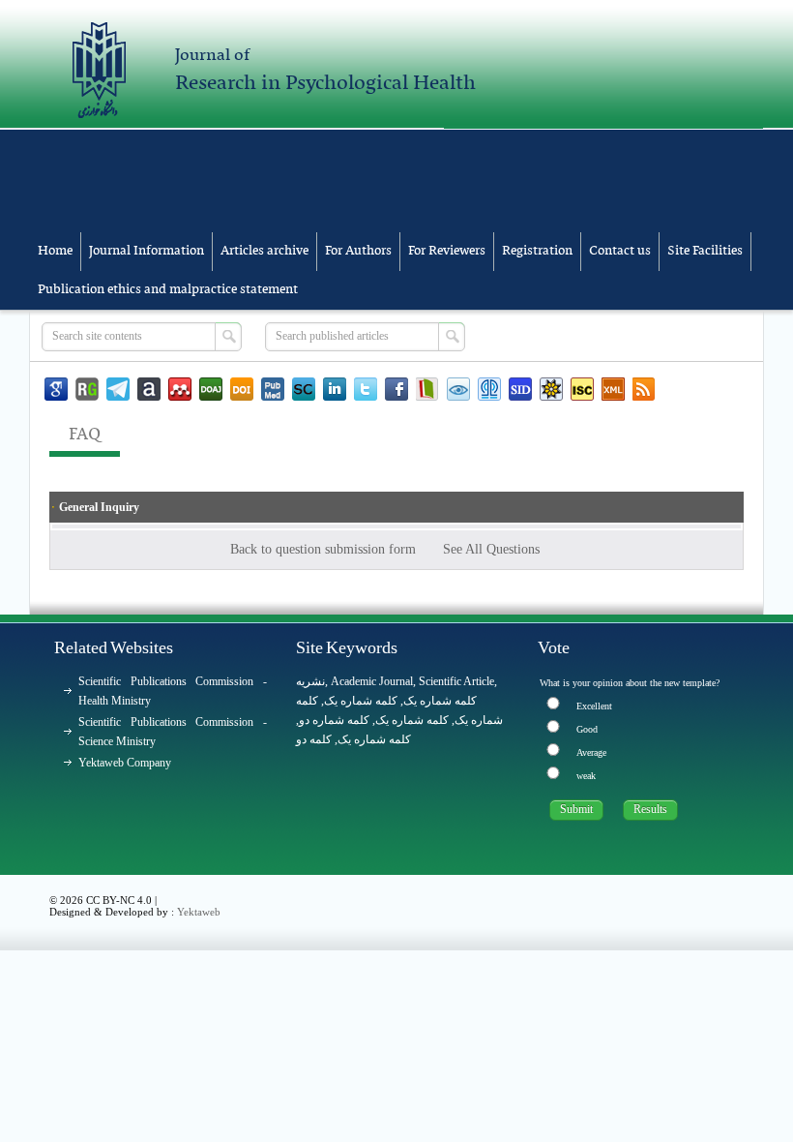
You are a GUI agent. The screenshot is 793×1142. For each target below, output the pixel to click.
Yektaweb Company (124, 762)
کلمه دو (314, 739)
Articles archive (264, 251)
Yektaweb (198, 911)
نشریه (310, 681)
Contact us (620, 251)
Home (55, 251)
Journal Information (146, 251)
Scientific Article (456, 681)
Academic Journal (372, 681)
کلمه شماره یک (440, 700)
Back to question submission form (325, 549)
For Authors (358, 251)
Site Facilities (705, 251)
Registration (537, 251)
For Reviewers (446, 251)
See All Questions (493, 549)
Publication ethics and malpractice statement (168, 290)
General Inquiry (99, 507)
